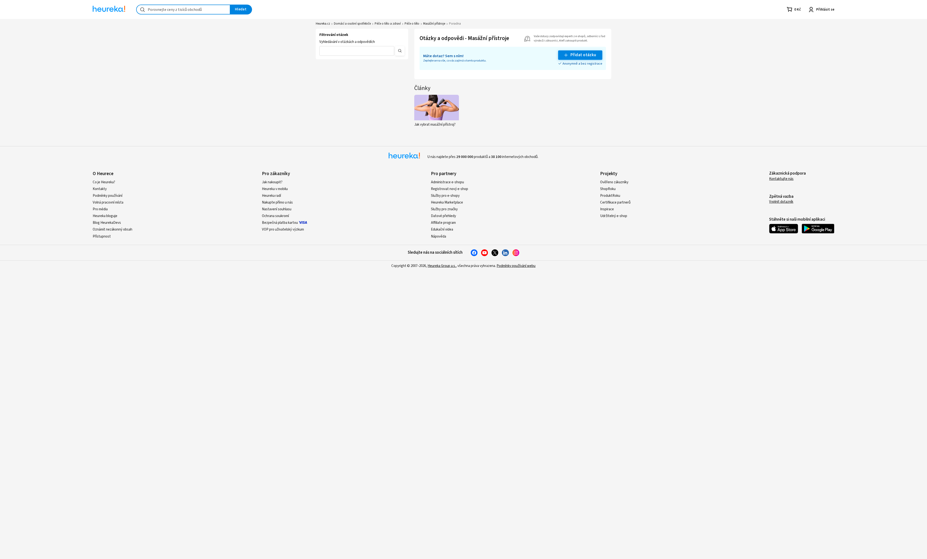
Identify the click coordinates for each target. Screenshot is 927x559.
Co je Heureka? (104, 182)
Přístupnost (102, 236)
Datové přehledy (443, 215)
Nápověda (438, 236)
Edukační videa (442, 229)
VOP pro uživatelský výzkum (283, 229)
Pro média (100, 209)
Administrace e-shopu (447, 182)
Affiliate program (443, 222)
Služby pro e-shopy (445, 195)
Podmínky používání (107, 195)
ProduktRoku (610, 195)
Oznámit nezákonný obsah (112, 229)
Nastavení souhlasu (276, 209)
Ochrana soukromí (275, 215)
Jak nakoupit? (272, 182)
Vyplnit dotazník (781, 201)
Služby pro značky (444, 209)
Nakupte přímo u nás (277, 202)
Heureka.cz (323, 23)
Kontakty (100, 188)
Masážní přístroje (434, 23)
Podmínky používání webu (516, 265)
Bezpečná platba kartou (280, 222)
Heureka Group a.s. (442, 265)
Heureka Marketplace (447, 202)
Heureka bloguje (105, 215)
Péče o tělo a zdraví (388, 23)
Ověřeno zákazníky (614, 182)
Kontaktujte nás (781, 178)
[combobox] (183, 9)
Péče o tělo (412, 23)
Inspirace (607, 209)
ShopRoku (608, 188)
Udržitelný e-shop (613, 215)
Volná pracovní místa (108, 202)
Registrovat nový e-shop (449, 188)
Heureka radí (271, 195)
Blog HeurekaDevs (107, 222)
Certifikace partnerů (615, 202)
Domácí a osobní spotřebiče (352, 23)
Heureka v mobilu (275, 188)
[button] (356, 51)
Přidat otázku (583, 55)
